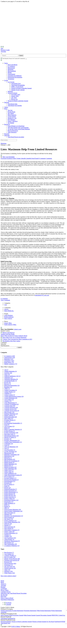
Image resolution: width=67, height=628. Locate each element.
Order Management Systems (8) (13, 475)
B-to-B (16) (7, 382)
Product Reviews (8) (10, 495)
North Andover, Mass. (10, 324)
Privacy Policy (5, 590)
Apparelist (3, 612)
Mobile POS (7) (8, 465)
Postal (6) (6, 486)
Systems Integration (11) (11, 533)
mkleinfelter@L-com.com (42, 295)
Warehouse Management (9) (12, 541)
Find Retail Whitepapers (7, 599)
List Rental (4, 588)
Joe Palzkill (11, 123)
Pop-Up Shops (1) (9, 484)
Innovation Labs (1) (9, 434)
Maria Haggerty (12, 115)
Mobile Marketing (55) (10, 464)
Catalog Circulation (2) (10, 390)
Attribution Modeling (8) (11, 379)
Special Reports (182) (10, 563)
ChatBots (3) (7, 393)
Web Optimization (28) (10, 544)
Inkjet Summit (4, 615)
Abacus (6, 309)
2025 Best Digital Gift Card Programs (18, 127)
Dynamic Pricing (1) (9, 420)
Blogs (5, 108)
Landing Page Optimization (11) (13, 442)
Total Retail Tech (16, 83)
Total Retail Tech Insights (15, 105)
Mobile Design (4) (9, 462)
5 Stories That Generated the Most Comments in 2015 (17, 339)
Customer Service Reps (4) (11, 410)
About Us (3, 584)
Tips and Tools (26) (9, 566)
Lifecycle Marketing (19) (11, 446)
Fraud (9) (6, 424)
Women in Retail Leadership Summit (22, 621)
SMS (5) (6, 508)
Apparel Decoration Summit (43, 615)
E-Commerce (11, 66)
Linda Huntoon (8, 315)
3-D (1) (6, 369)
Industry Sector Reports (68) (12, 559)
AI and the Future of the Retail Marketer (19, 129)
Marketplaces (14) (9, 456)
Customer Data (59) (9, 406)
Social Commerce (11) (10, 520)
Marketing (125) (8, 359)
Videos (6, 107)
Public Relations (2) (9, 503)
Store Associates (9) (9, 527)
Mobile (10, 72)
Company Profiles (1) (10, 555)
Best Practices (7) (9, 552)
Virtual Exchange (12, 93)
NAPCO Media (15, 626)
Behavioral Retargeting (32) (12, 385)
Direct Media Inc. (9, 311)
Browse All (14, 99)
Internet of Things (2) (10, 437)
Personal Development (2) (11, 479)
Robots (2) (7, 506)
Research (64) (8, 562)
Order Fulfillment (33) (10, 473)
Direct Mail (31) (8, 418)
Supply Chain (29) (9, 531)
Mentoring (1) (8, 457)
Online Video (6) (9, 472)
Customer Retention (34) (11, 407)
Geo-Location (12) (9, 426)
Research (6, 134)
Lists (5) (6, 448)
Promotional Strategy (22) (11, 500)
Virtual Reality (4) (9, 539)
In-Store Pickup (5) (9, 431)
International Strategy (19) (11, 435)
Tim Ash (10, 110)
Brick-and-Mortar (12, 64)
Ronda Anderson (9, 317)
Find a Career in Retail (7, 598)
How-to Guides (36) (9, 557)
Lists (5, 304)
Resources (7, 124)
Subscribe (7, 135)
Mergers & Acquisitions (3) (11, 461)
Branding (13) (8, 387)
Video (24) (7, 569)
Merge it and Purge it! (8, 332)
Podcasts (6, 102)
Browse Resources (13, 130)
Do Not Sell (4, 595)
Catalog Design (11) (9, 391)
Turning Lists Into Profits (7, 334)
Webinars (10, 91)
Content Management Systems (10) (14, 396)
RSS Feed (3, 596)
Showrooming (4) (9, 517)
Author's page (17, 329)
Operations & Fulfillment (14, 75)
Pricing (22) (7, 487)
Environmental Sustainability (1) (13, 423)
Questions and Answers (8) (11, 560)
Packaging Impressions (30, 610)
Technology (11, 79)
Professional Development (15, 77)
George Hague (12, 116)
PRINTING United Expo (59, 615)
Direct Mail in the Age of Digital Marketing (14, 337)
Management (11, 68)
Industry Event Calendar (18, 90)
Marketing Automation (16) (11, 454)
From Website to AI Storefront (16, 126)
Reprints (3, 587)
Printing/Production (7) (10, 489)
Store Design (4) (8, 528)
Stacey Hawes (8, 318)
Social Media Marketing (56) (12, 522)
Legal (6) (6, 445)
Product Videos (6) (9, 498)
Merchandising (12, 71)
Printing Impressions (6, 610)
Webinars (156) (8, 571)
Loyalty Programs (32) (10, 451)
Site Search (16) (8, 519)
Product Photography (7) (11, 492)
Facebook (8, 602)
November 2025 (15, 94)
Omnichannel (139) (9, 357)
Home (2, 580)
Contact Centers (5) (9, 395)
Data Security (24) (9, 412)
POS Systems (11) (9, 476)
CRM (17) (7, 388)
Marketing (10, 69)
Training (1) (7, 534)
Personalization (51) (9, 481)
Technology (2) (8, 565)
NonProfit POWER (59, 621)
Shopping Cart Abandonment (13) (13, 516)
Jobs (2, 48)
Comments (49, 158)
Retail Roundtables (6, 621)
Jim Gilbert (11, 113)
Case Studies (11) (9, 554)
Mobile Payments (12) (10, 467)
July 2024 (14, 97)
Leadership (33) (8, 443)
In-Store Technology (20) (11, 432)
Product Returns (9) (9, 494)
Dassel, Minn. (8, 323)
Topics (6, 63)
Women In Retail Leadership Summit (21, 88)
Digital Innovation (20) (10, 417)
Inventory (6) (7, 439)
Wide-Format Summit (30, 615)
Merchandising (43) (9, 459)
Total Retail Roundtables (18, 85)
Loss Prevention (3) (9, 450)
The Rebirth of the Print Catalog (11, 341)
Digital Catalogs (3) (9, 415)
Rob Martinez (11, 119)
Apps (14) (7, 374)
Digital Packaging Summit (16, 615)
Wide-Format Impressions (44, 610)
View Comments (5, 300)
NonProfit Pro (11, 618)
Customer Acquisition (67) (11, 404)
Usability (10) (8, 536)
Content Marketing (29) (10, 398)
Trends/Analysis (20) (10, 568)
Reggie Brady (11, 112)
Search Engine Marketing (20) (12, 509)
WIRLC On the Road (17, 86)
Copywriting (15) (9, 399)
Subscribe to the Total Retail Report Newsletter (14, 593)
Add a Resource (12, 132)
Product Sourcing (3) (10, 497)
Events (6, 80)
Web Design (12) (9, 542)
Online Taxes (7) (8, 470)
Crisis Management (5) (10, 402)
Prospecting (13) (8, 501)
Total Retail (4, 618)
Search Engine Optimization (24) (13, 511)
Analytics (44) (8, 373)
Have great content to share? (8, 576)
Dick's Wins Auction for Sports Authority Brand (14, 335)
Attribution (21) (8, 377)
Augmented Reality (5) (10, 380)
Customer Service (5, 591)
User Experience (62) (10, 538)
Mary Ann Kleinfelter (9, 157)
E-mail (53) (7, 421)
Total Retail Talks (12, 104)
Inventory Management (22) (12, 440)
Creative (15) (7, 401)
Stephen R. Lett (12, 118)
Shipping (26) (8, 514)
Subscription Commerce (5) (11, 530)
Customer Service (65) (10, 409)
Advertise (3, 51)
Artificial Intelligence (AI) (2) (12, 376)
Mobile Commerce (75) (10, 364)
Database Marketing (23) (11, 413)
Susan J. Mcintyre (13, 121)
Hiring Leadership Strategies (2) (13, 429)
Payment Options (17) (10, 478)
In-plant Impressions (17, 610)
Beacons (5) (7, 384)
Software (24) (8, 523)
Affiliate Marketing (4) (10, 371)
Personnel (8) (8, 483)
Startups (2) (7, 525)
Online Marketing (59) (10, 468)
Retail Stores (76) (9, 362)
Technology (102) (9, 360)
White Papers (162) (9, 573)
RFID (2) (6, 505)
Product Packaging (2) (10, 490)
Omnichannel (11, 74)
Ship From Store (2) (9, 512)
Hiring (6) (7, 428)
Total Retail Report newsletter (16, 137)
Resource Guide (5, 50)
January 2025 (15, 96)
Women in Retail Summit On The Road (43, 621)
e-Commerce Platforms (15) (11, 545)
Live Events (11, 82)
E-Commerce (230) (9, 356)
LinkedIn (8, 604)
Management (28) (9, 453)
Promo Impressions (56, 610)
